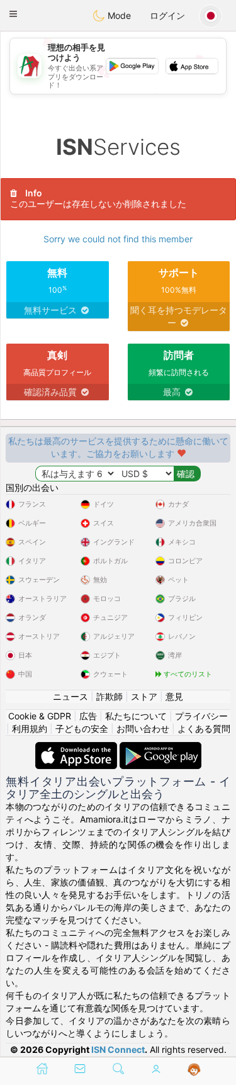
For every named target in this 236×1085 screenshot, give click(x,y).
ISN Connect (118, 1049)
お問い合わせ (142, 728)
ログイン (167, 15)
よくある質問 (203, 728)
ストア (144, 696)
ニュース (70, 696)
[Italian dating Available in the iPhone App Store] (77, 748)
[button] (13, 14)
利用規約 (29, 728)
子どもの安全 (81, 728)
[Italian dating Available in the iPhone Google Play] (160, 748)
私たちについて (136, 716)
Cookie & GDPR (39, 716)
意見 (174, 696)
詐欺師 (109, 696)
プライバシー (201, 716)
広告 (88, 716)
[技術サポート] (194, 1069)
